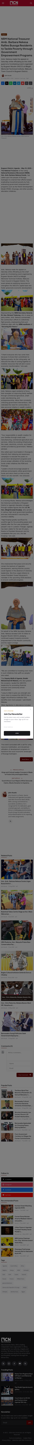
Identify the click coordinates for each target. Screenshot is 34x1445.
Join (17, 733)
